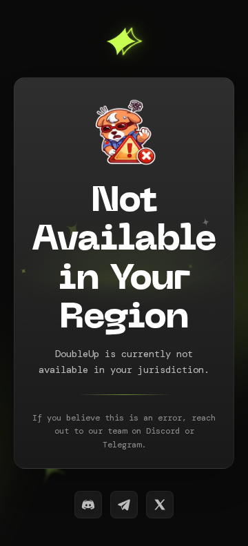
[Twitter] (160, 504)
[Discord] (88, 504)
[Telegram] (124, 504)
